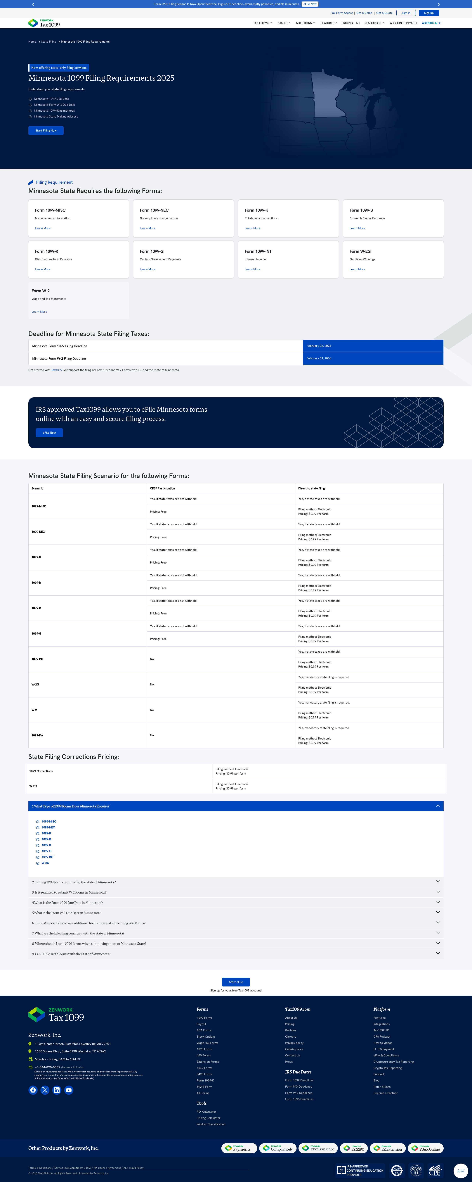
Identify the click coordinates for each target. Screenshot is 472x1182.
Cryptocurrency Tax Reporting (394, 1061)
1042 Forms (205, 1068)
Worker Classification (211, 1124)
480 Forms (204, 1055)
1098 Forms (205, 1049)
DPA (88, 1167)
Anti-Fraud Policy (133, 1167)
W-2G (45, 863)
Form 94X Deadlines (298, 1086)
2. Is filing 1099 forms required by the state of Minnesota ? (74, 882)
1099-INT (48, 857)
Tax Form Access (342, 13)
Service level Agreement (68, 1167)
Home (32, 42)
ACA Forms (204, 1030)
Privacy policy (294, 1043)
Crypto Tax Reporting (388, 1068)
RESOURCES (373, 23)
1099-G (46, 851)
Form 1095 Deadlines (299, 1099)
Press (289, 1061)
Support (379, 1074)
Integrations (382, 1024)
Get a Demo (364, 13)
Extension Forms (208, 1061)
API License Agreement (107, 1167)
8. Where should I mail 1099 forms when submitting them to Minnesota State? (89, 943)
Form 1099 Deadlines (299, 1080)
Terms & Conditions (40, 1167)
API (358, 23)
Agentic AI (430, 23)
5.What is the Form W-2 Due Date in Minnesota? (66, 913)
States (282, 23)
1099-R (46, 845)
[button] (262, 23)
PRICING (347, 23)
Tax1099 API (382, 1030)
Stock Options (206, 1036)
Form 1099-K (205, 1080)
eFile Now (49, 433)
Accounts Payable (404, 23)
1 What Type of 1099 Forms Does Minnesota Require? (70, 806)
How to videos (383, 1043)
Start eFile (236, 982)
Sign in (406, 13)
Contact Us (292, 1055)
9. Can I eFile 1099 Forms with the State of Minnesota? (71, 954)
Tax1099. (57, 370)
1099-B (46, 839)
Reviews (290, 1030)
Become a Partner (386, 1093)
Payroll (201, 1024)
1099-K (46, 833)
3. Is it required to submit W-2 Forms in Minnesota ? (69, 892)
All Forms (203, 1093)
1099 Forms (205, 1017)
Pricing (289, 1024)
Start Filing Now (46, 130)
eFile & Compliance (386, 1055)
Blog (376, 1080)
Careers (290, 1036)
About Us (291, 1017)
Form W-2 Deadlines (298, 1093)
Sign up (429, 13)
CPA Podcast (382, 1036)
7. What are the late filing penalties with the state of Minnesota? (78, 933)
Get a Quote (384, 13)
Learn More (43, 228)
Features (380, 1017)
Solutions (304, 23)
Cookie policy (294, 1049)
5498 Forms (205, 1074)
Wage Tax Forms (207, 1043)
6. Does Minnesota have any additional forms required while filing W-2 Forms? (88, 923)
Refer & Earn (382, 1086)
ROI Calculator (206, 1111)
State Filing (48, 42)
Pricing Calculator (209, 1118)
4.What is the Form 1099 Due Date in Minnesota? (67, 903)
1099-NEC (48, 827)
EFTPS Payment (384, 1049)
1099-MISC (49, 821)
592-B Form (204, 1086)
